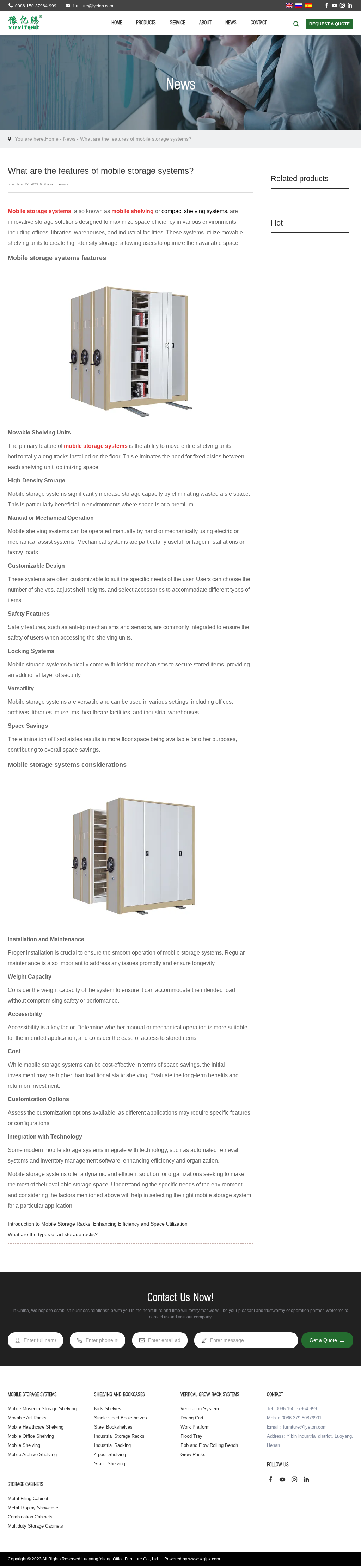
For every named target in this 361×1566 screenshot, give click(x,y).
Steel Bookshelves (113, 1427)
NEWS (231, 23)
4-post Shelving (110, 1454)
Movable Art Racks (27, 1417)
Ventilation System (199, 1408)
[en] (289, 5)
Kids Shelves (107, 1408)
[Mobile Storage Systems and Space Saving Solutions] (25, 22)
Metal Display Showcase (33, 1507)
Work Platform (195, 1427)
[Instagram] (342, 6)
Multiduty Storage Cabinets (35, 1526)
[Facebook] (327, 6)
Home (52, 139)
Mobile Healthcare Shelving (35, 1427)
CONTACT (259, 23)
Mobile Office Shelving (31, 1436)
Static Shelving (109, 1463)
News (69, 139)
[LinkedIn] (350, 6)
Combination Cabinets (30, 1516)
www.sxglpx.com (204, 1558)
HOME (116, 23)
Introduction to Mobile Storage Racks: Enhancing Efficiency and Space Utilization (98, 1224)
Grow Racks (193, 1454)
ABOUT (205, 23)
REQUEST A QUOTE (329, 23)
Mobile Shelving (24, 1445)
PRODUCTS (146, 23)
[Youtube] (334, 6)
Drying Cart (191, 1417)
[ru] (298, 5)
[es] (308, 5)
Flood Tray (191, 1436)
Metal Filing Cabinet (28, 1498)
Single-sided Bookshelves (120, 1417)
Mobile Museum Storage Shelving (42, 1408)
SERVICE (177, 23)
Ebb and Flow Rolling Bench (209, 1445)
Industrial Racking (112, 1445)
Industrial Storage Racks (119, 1436)
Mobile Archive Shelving (32, 1454)
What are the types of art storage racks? (53, 1234)
